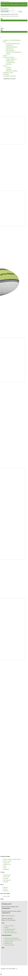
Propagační (9, 48)
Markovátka (10, 60)
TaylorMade (6, 880)
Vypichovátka (10, 62)
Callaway (5, 876)
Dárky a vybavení (8, 57)
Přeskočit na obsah (5, 1)
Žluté (4, 889)
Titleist (4, 881)
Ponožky (8, 69)
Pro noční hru (10, 50)
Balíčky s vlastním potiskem (11, 40)
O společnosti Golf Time (10, 929)
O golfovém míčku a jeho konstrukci (13, 939)
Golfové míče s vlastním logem (12, 938)
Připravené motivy (11, 47)
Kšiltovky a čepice (11, 70)
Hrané (8, 53)
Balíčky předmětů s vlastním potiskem (12, 859)
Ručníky (8, 67)
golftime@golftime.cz (5, 16)
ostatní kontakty (15, 16)
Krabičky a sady (8, 72)
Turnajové (9, 45)
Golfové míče (6, 862)
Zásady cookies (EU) (9, 925)
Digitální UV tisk (8, 943)
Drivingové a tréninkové (13, 52)
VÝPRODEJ (6, 74)
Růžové (5, 890)
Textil (5, 65)
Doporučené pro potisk (13, 43)
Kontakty (7, 927)
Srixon (4, 878)
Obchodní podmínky (9, 930)
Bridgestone (6, 874)
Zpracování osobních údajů (11, 932)
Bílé (4, 887)
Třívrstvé (5, 896)
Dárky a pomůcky (11, 58)
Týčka (5, 55)
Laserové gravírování (9, 944)
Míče (4, 41)
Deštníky (9, 64)
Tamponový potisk (9, 941)
